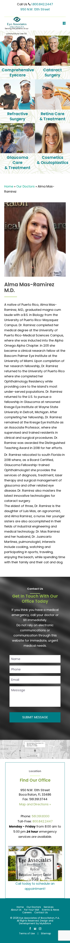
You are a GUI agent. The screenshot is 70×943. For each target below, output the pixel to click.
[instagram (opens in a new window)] (40, 928)
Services (49, 907)
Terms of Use (27, 933)
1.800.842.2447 (42, 4)
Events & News (50, 909)
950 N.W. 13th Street (35, 9)
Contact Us (41, 912)
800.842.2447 (42, 821)
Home (8, 186)
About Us (16, 909)
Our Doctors (25, 186)
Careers (27, 912)
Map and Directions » (35, 804)
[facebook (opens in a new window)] (30, 928)
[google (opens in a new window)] (35, 928)
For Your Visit (31, 909)
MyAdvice (45, 923)
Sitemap (46, 933)
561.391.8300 (40, 816)
